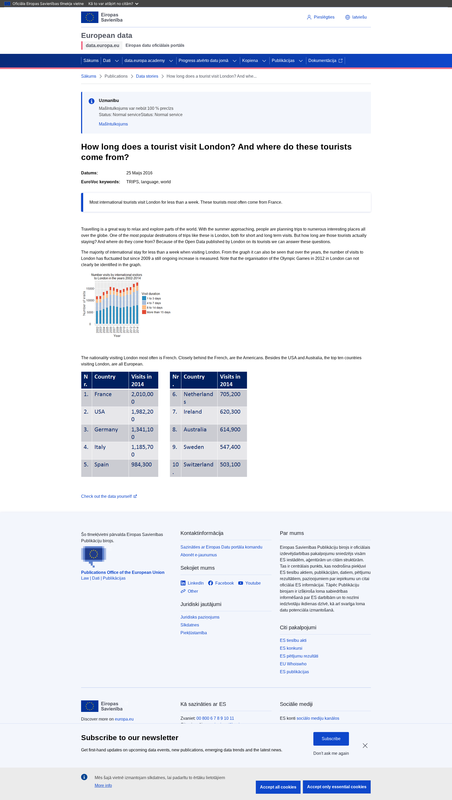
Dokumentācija (322, 60)
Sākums (91, 60)
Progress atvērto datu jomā (203, 60)
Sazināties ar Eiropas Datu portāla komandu (221, 547)
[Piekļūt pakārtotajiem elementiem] (117, 60)
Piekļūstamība (193, 633)
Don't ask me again (331, 753)
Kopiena (250, 60)
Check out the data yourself (106, 496)
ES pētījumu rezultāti (299, 656)
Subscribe (331, 738)
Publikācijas (283, 60)
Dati (107, 60)
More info (103, 785)
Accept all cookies (278, 787)
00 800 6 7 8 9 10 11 (215, 718)
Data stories (147, 76)
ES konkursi (291, 648)
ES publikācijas (294, 672)
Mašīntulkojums (113, 124)
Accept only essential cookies (336, 787)
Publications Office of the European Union (123, 572)
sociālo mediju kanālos (318, 718)
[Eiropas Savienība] (102, 17)
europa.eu (124, 719)
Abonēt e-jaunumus (198, 555)
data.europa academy (145, 60)
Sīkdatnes (189, 625)
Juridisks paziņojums (199, 617)
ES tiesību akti (293, 640)
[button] (356, 17)
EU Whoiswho (293, 664)
